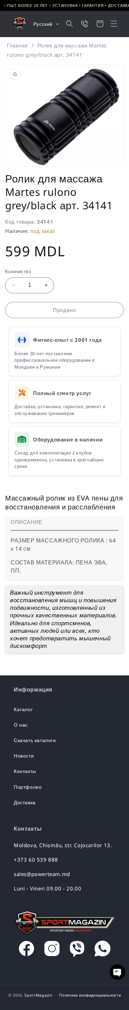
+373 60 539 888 (36, 859)
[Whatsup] (102, 950)
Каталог (23, 709)
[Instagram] (52, 950)
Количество (18, 271)
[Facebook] (26, 950)
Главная (17, 45)
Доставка (25, 802)
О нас (21, 724)
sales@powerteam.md (42, 874)
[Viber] (77, 950)
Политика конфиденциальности (90, 995)
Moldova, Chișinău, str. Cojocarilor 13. (63, 845)
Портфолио (28, 787)
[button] (109, 23)
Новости (24, 755)
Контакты (25, 771)
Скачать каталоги (35, 740)
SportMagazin (38, 995)
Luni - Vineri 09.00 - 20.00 (47, 888)
